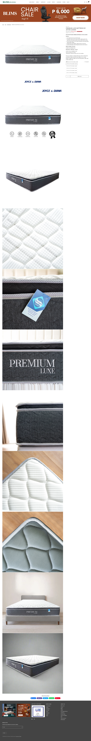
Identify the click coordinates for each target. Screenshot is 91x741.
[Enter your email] (22, 727)
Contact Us (62, 712)
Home (3, 24)
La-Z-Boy (49, 2)
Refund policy (63, 719)
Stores (64, 2)
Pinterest (58, 698)
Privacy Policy (63, 714)
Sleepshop (43, 2)
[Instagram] (35, 719)
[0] (88, 2)
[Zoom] (61, 28)
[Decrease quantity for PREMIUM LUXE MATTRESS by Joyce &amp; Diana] (66, 76)
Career (62, 707)
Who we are (63, 705)
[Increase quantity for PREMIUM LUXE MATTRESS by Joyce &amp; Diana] (69, 76)
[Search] (86, 2)
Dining (37, 2)
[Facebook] (33, 719)
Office (53, 2)
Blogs (68, 2)
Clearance (59, 2)
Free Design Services (64, 711)
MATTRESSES (9, 24)
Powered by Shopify (18, 736)
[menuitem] (31, 2)
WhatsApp (52, 698)
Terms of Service (63, 718)
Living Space (31, 2)
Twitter (46, 698)
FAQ (61, 716)
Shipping (67, 32)
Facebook (33, 698)
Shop (5, 24)
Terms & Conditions (64, 715)
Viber (40, 698)
